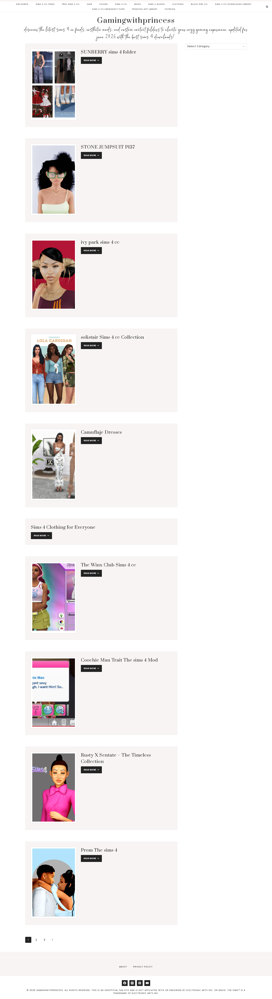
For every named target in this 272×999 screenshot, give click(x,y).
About (123, 966)
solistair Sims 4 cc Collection (113, 337)
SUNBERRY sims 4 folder (108, 52)
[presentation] (53, 84)
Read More (93, 61)
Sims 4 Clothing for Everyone (63, 527)
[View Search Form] (267, 7)
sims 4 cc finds (45, 4)
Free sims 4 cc (71, 4)
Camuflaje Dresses (102, 432)
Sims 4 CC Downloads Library (233, 4)
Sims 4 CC (121, 4)
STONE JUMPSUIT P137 (108, 147)
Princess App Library (145, 9)
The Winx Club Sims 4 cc (108, 565)
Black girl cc (199, 4)
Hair (89, 4)
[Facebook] (125, 983)
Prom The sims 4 (99, 850)
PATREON (170, 9)
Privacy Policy (143, 966)
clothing (178, 4)
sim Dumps (22, 4)
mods (137, 4)
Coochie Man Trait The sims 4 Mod (119, 660)
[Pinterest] (140, 983)
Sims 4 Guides (156, 4)
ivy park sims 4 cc (100, 242)
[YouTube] (147, 983)
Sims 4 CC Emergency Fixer (108, 9)
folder (104, 4)
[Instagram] (132, 983)
